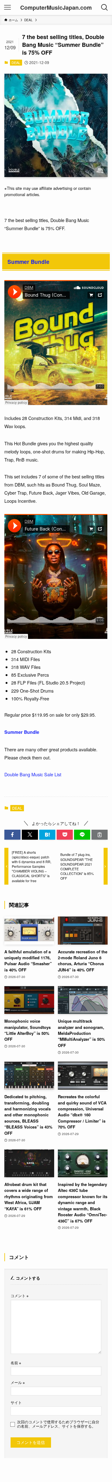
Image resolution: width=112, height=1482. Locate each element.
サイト (16, 1402)
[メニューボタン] (7, 7)
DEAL (16, 62)
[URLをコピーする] (99, 835)
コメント (20, 1295)
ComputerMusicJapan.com (56, 7)
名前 (16, 1362)
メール (18, 1382)
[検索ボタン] (104, 7)
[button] (12, 835)
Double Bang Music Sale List (32, 774)
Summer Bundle (28, 261)
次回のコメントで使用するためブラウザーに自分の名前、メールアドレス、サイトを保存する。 (58, 1424)
